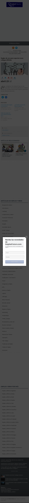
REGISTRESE (14, 261)
